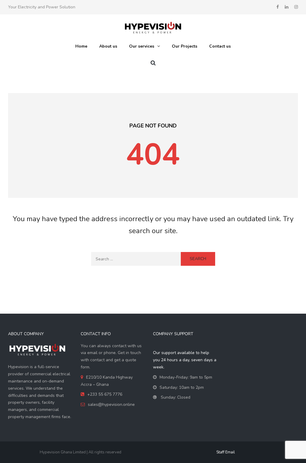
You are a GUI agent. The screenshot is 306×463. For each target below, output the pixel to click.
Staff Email (225, 452)
